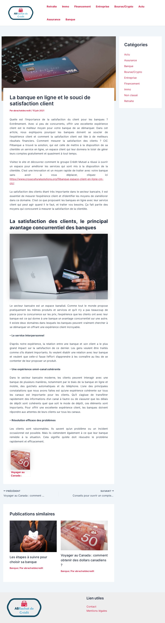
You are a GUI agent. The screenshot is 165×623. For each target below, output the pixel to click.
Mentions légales (97, 610)
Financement (82, 6)
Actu (141, 6)
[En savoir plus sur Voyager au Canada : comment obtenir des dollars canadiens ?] (84, 535)
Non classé (131, 95)
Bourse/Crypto (123, 6)
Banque (70, 19)
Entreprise (102, 6)
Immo (65, 6)
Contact (91, 606)
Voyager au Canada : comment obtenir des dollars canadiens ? (84, 560)
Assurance (53, 19)
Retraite (52, 6)
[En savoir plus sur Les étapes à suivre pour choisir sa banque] (33, 536)
